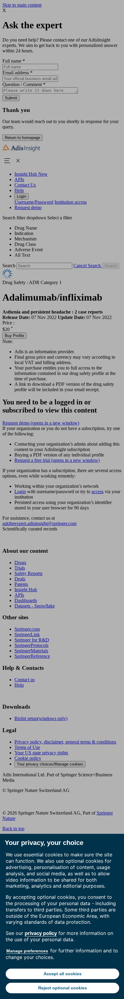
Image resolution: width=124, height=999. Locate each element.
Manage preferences (27, 950)
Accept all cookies (63, 973)
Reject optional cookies (62, 987)
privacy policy (41, 933)
